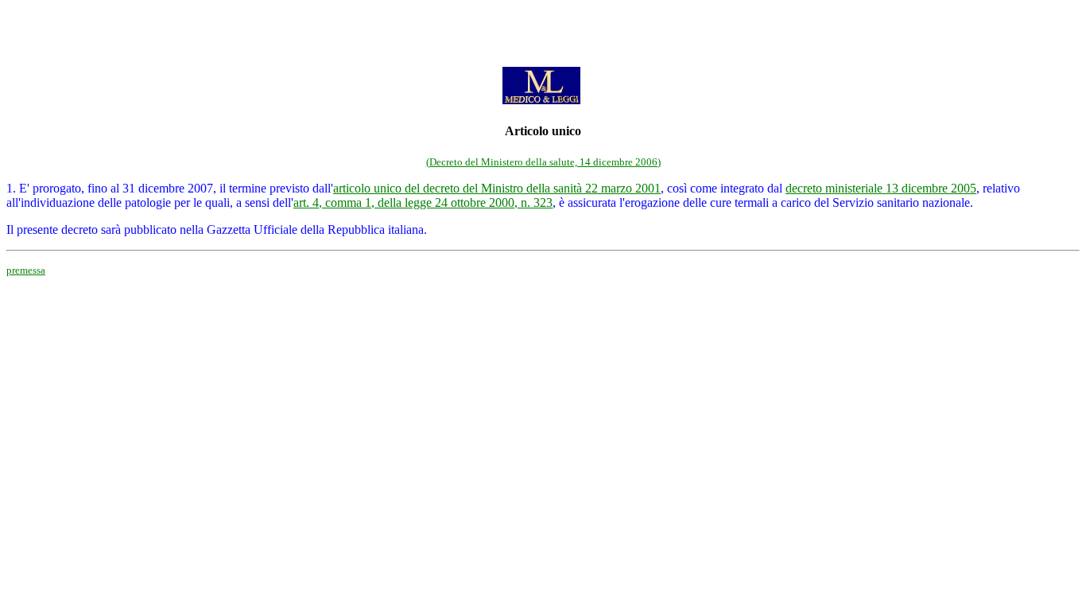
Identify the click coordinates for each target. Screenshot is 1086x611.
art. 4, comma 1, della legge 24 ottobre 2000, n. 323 (423, 202)
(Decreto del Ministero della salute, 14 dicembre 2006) (543, 162)
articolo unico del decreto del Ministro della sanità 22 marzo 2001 (497, 188)
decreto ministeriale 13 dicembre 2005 (880, 188)
